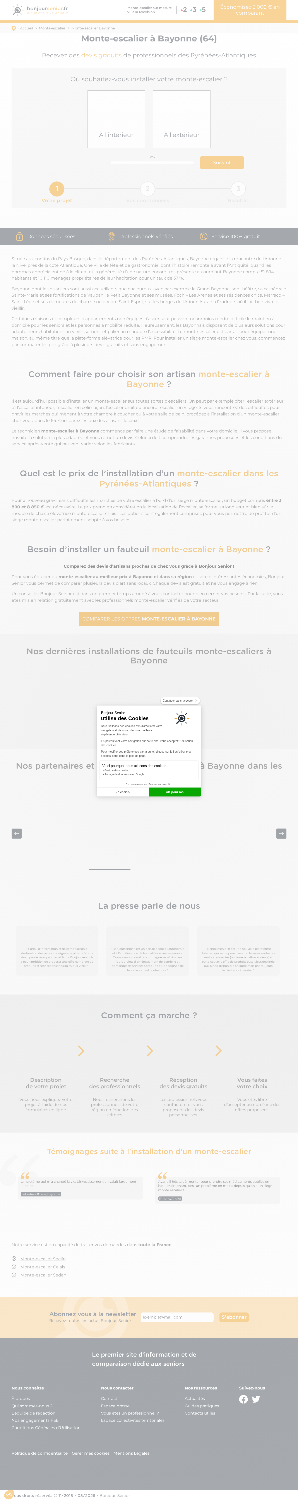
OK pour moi (175, 792)
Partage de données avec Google (124, 774)
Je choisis (123, 792)
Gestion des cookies (116, 770)
